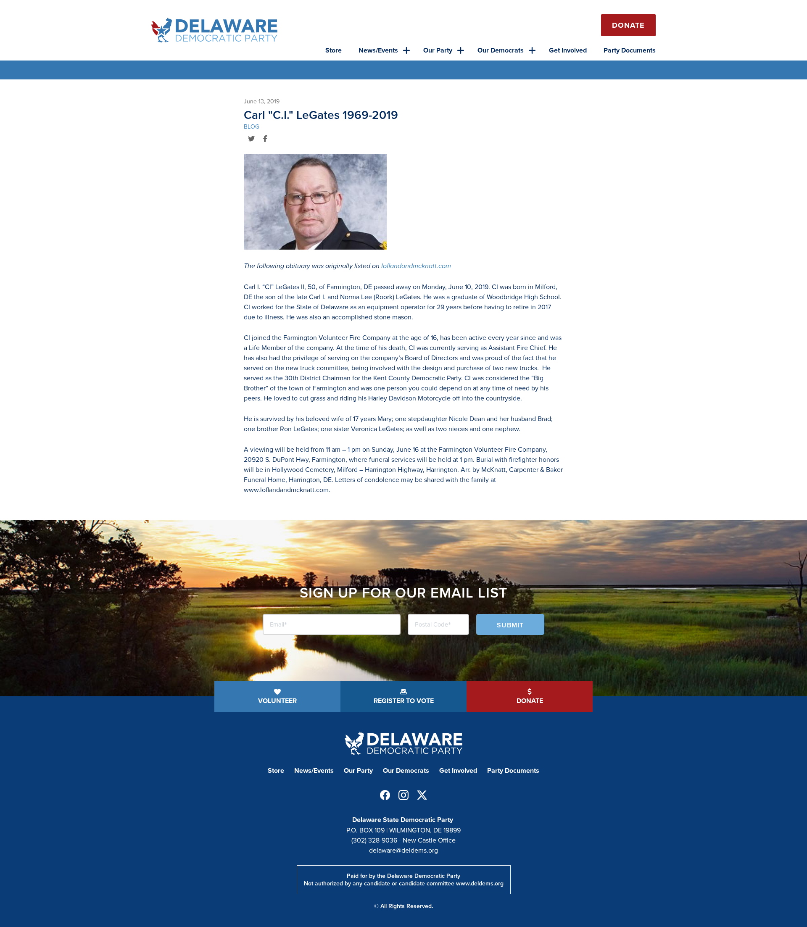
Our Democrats (500, 50)
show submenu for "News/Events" (406, 50)
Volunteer (277, 701)
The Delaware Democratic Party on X (422, 795)
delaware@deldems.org (403, 850)
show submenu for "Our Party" (460, 50)
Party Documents (630, 50)
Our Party (437, 50)
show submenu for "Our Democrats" (532, 50)
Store (333, 50)
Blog (251, 126)
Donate (628, 25)
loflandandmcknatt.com (416, 266)
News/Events (378, 50)
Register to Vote (404, 701)
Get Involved (568, 50)
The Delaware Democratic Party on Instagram (403, 795)
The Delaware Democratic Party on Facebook (385, 795)
